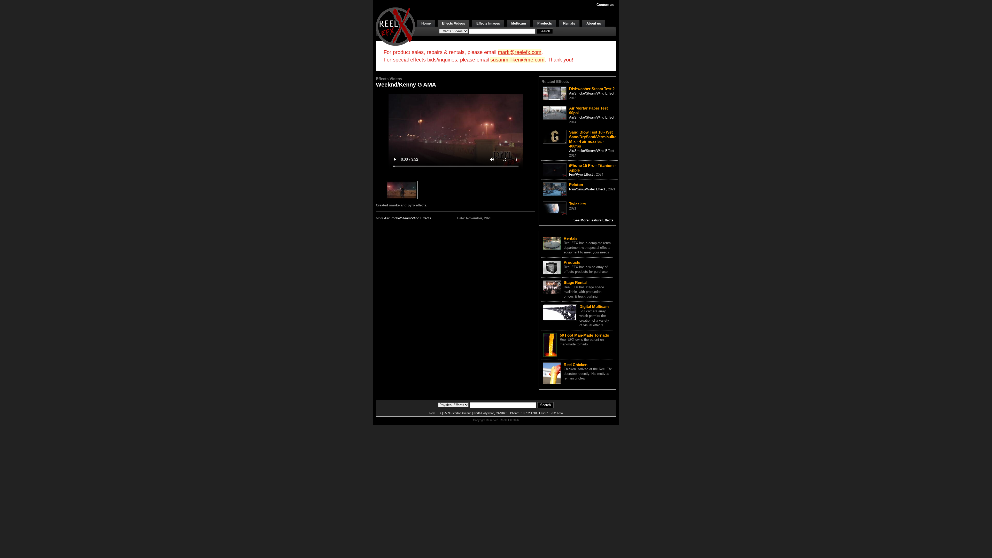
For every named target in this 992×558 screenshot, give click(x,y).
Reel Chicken (575, 364)
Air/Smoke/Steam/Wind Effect (592, 93)
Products (544, 23)
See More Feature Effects (593, 220)
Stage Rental (575, 282)
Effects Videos (453, 23)
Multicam (518, 23)
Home (426, 23)
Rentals (569, 23)
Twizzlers (577, 204)
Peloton (576, 184)
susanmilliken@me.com (517, 60)
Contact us (605, 5)
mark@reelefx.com (519, 52)
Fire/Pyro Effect (581, 174)
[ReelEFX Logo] (395, 26)
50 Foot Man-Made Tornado (584, 335)
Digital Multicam (594, 306)
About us (593, 23)
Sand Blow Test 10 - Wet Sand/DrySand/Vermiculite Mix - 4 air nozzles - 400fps (592, 139)
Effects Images (488, 23)
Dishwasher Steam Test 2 (592, 89)
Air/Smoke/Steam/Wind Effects (407, 218)
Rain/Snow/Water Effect (587, 189)
